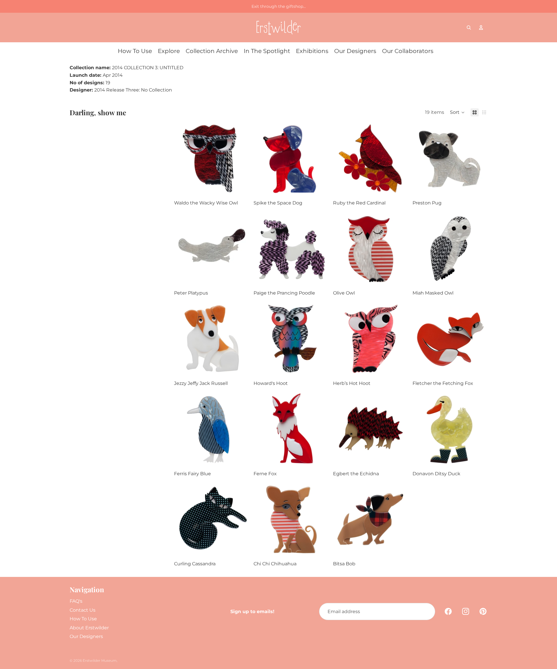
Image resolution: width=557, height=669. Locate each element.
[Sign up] (426, 612)
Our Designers (86, 636)
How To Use (83, 619)
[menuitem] (135, 51)
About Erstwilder (89, 627)
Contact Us (82, 610)
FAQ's (76, 601)
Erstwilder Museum (100, 660)
